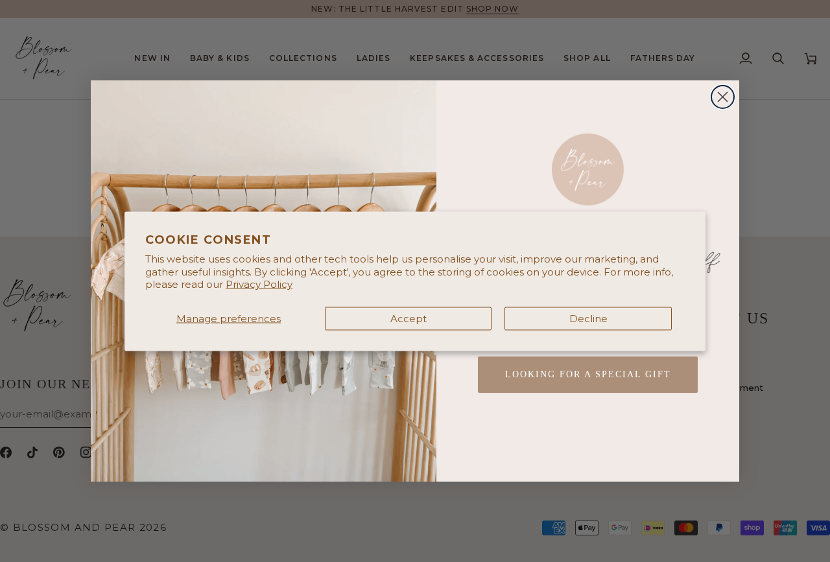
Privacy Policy (259, 284)
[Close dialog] (722, 97)
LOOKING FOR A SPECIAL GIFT (588, 374)
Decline (588, 318)
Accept (408, 318)
